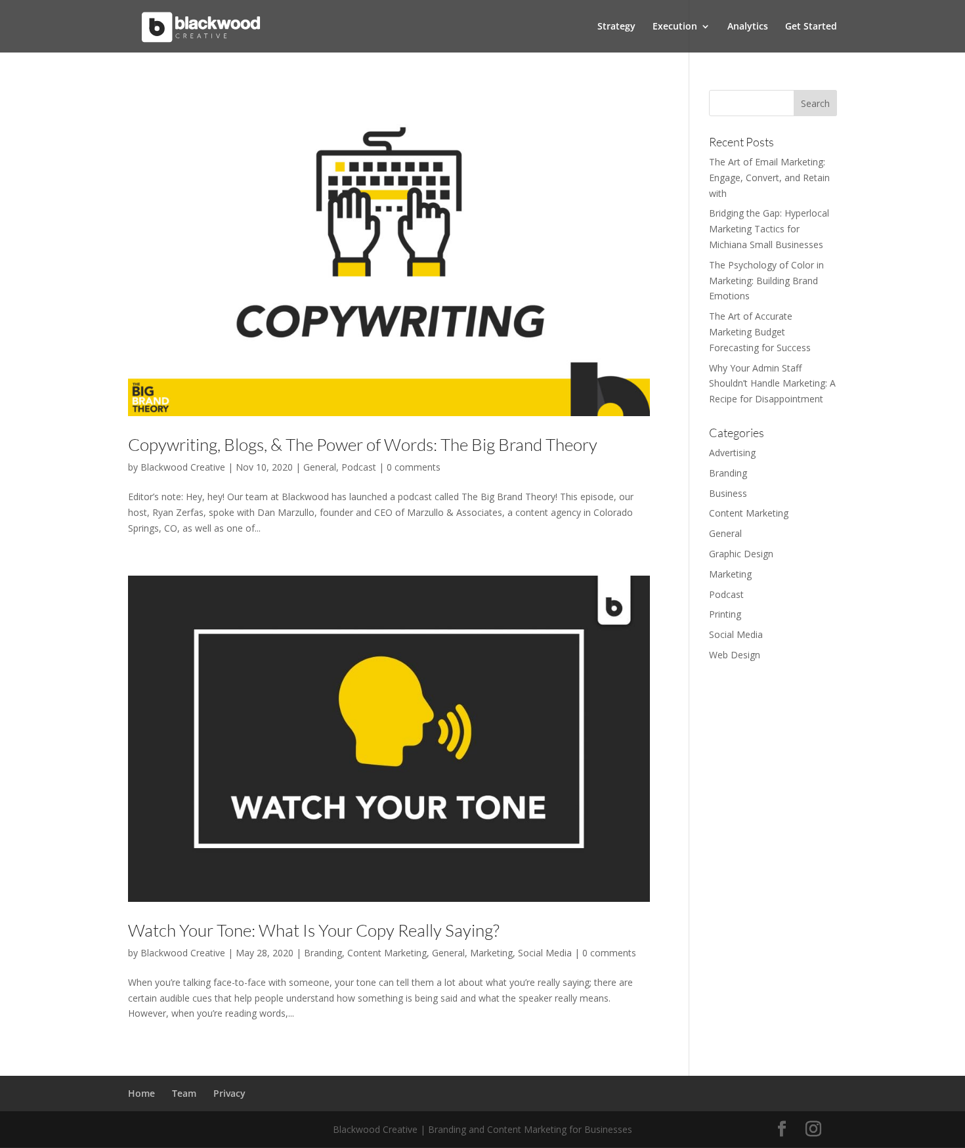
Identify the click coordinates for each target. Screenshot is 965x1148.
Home (141, 1093)
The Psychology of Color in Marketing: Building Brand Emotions (766, 281)
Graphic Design (741, 553)
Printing (725, 614)
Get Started (811, 27)
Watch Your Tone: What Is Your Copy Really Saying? (314, 930)
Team (184, 1093)
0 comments (413, 467)
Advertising (732, 452)
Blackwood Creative (182, 467)
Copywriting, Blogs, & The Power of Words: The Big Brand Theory (362, 444)
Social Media (545, 952)
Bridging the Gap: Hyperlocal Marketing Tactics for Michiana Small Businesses (769, 229)
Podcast (358, 467)
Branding (323, 952)
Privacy (229, 1093)
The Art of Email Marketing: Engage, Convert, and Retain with (769, 178)
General (319, 467)
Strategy (616, 27)
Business (728, 493)
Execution (675, 27)
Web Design (734, 654)
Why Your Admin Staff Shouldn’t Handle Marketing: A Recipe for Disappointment (772, 384)
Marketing (491, 952)
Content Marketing (387, 952)
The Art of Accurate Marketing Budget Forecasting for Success (760, 332)
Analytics (747, 27)
